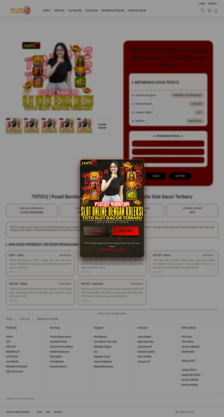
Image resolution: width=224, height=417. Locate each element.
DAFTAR (125, 231)
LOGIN (96, 231)
